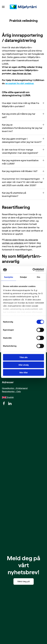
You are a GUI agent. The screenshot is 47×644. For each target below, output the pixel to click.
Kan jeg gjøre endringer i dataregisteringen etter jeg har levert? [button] (22, 140)
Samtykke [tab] (8, 277)
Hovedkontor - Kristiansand (15, 388)
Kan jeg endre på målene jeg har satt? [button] (18, 115)
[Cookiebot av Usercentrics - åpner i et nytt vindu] (33, 270)
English (10, 397)
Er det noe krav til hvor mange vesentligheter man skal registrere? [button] (20, 151)
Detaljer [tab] (23, 277)
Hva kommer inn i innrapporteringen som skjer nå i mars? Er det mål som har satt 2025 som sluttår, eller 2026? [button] (22, 182)
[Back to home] (23, 7)
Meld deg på (23, 581)
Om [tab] (38, 277)
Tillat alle (23, 357)
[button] (3, 7)
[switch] (40, 330)
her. (29, 73)
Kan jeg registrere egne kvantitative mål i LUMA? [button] (20, 162)
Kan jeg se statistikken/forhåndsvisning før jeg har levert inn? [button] (22, 128)
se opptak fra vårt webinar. (19, 83)
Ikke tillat (23, 372)
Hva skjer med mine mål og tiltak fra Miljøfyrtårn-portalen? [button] (20, 105)
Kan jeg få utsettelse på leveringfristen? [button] (14, 194)
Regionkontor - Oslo (11, 391)
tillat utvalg (24, 365)
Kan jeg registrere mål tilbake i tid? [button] (19, 171)
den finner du (19, 73)
